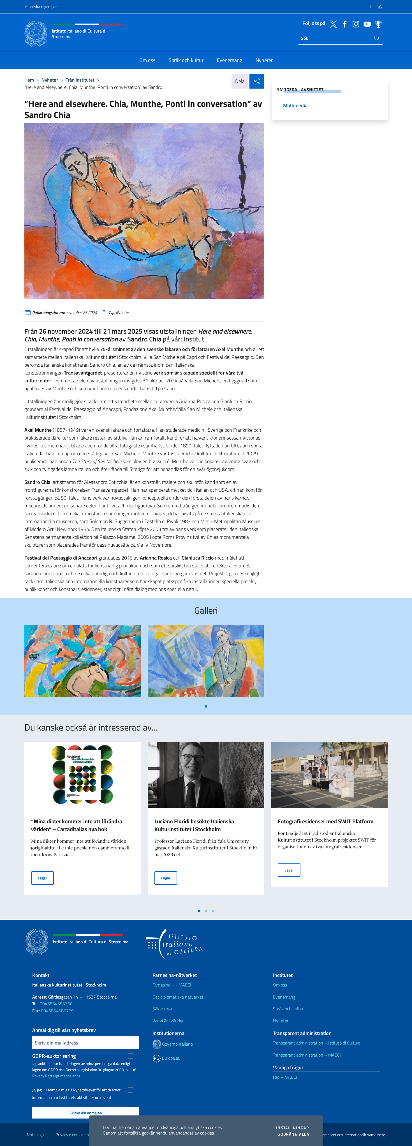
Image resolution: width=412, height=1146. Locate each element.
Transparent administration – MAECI (307, 1055)
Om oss (280, 984)
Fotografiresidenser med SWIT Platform (326, 821)
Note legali (36, 1134)
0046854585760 (56, 1003)
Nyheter (49, 79)
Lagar (46, 878)
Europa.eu (170, 1058)
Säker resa (162, 1008)
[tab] (206, 706)
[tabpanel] (82, 663)
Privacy (38, 1076)
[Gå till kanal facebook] (343, 23)
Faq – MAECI (285, 1077)
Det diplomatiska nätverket (177, 996)
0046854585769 (57, 1010)
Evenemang (284, 996)
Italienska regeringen (41, 7)
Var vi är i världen (168, 1020)
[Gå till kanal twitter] (332, 23)
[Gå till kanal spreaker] (377, 23)
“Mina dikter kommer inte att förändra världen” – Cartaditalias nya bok (76, 825)
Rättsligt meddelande (62, 1076)
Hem (29, 79)
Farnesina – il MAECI (171, 984)
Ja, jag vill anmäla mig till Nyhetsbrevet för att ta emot (76, 1090)
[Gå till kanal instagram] (354, 23)
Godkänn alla (293, 1134)
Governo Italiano (177, 1044)
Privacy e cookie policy (74, 1134)
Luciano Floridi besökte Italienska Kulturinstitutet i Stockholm (194, 825)
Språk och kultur (288, 1008)
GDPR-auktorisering (54, 1056)
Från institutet (79, 79)
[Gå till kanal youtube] (365, 23)
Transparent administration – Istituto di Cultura (316, 1042)
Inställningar (292, 1128)
